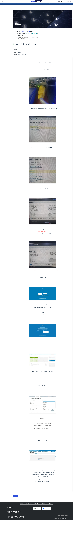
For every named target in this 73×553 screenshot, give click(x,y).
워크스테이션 (15, 4)
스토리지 (36, 4)
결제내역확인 (44, 503)
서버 (5, 4)
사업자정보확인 (36, 503)
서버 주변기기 (47, 4)
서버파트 (26, 4)
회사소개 (21, 503)
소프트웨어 (58, 4)
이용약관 (50, 503)
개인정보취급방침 (29, 503)
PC (67, 4)
